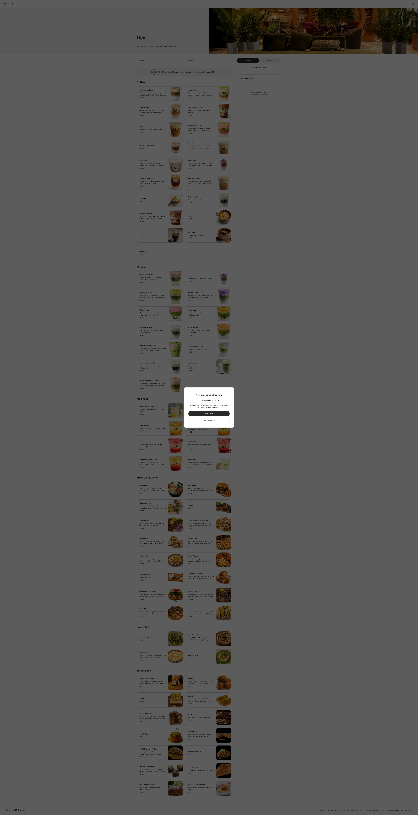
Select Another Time (209, 420)
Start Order (209, 413)
